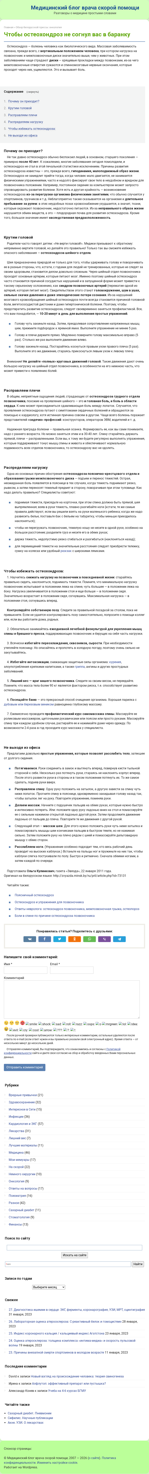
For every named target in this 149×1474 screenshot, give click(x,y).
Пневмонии (43, 1413)
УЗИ (19, 1422)
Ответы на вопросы (23, 1188)
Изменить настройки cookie (57, 1462)
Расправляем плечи (22, 115)
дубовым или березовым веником (29, 704)
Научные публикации (37, 1418)
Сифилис (14, 1418)
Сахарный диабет (21, 1210)
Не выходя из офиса (22, 135)
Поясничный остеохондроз (34, 895)
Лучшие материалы (23, 1145)
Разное (14, 1203)
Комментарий (14, 978)
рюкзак (66, 551)
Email (55, 964)
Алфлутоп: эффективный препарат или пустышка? (69, 1383)
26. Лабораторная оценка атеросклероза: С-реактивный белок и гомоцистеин (65, 1321)
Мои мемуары (19, 1160)
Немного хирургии (22, 1174)
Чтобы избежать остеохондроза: (32, 129)
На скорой (16, 1167)
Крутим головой (20, 108)
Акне (11, 1422)
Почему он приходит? (23, 101)
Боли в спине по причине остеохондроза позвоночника (55, 916)
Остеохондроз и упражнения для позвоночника (49, 902)
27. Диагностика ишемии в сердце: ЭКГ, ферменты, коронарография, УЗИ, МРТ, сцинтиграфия (77, 1310)
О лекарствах (33, 1422)
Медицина (16, 1152)
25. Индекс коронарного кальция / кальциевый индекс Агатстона (56, 1333)
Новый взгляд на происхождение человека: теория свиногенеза (77, 1376)
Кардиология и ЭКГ (23, 1124)
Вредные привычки (23, 1095)
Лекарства (16, 1131)
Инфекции (16, 1116)
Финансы (15, 1224)
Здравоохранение (22, 1102)
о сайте (94, 1458)
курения (115, 662)
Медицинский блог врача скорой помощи (85, 7)
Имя (8, 964)
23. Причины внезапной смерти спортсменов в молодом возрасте (56, 1352)
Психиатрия (17, 1196)
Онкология (16, 1181)
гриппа (80, 667)
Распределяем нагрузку (25, 122)
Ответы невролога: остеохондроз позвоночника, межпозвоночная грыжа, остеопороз (77, 909)
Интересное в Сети (22, 1109)
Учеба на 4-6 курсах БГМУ (67, 1391)
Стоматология (19, 1217)
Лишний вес (17, 1138)
